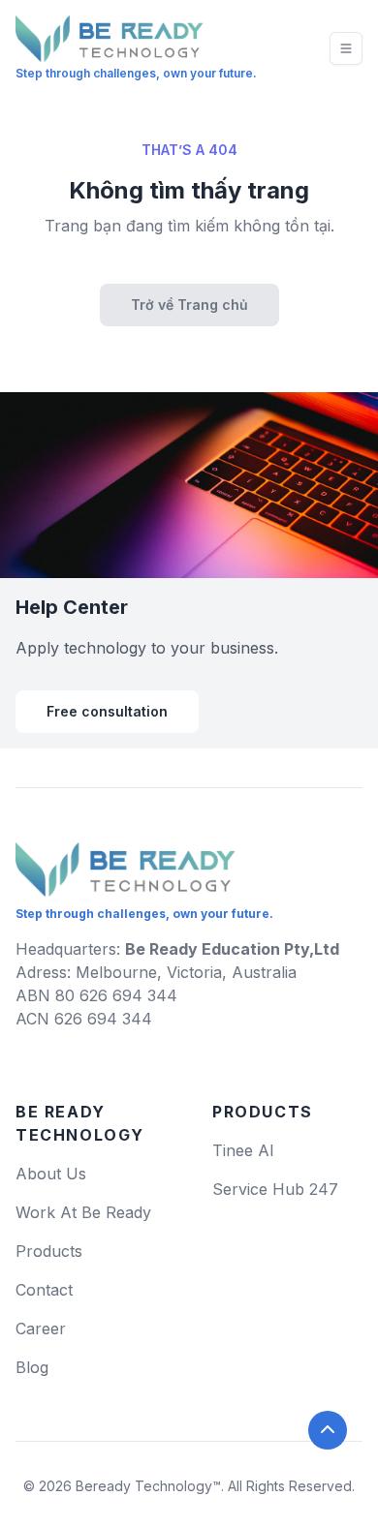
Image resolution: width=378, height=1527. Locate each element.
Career (41, 1328)
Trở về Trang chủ (189, 304)
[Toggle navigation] (346, 48)
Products (49, 1251)
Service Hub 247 (275, 1189)
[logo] (126, 862)
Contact (44, 1289)
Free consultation (107, 711)
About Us (51, 1173)
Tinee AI (243, 1150)
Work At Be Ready (83, 1212)
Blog (32, 1367)
